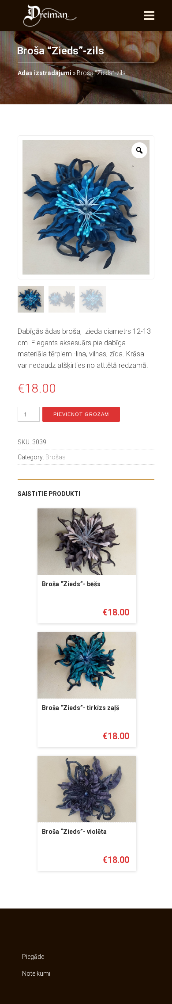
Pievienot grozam (81, 414)
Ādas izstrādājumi (44, 72)
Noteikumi (36, 973)
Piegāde (33, 956)
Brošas (55, 457)
